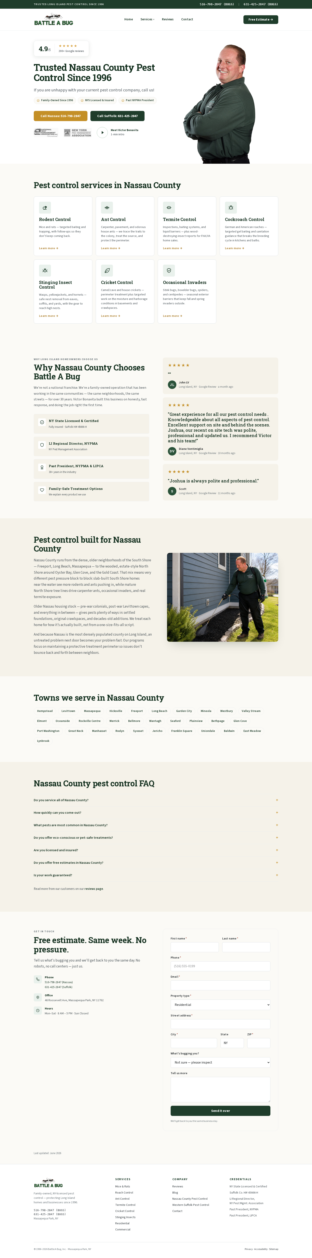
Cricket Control (124, 1211)
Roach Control (124, 1193)
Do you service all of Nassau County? (61, 800)
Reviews (168, 19)
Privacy (249, 1249)
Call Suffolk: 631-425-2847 (117, 116)
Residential (122, 1223)
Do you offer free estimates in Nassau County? (68, 862)
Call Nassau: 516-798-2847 (61, 116)
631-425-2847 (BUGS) (261, 4)
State (224, 1034)
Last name (230, 939)
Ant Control (122, 1199)
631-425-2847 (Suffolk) (58, 987)
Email (175, 977)
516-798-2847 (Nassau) (59, 982)
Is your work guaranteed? (53, 875)
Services (147, 19)
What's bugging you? (185, 1053)
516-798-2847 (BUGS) (217, 4)
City (174, 1034)
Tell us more (179, 1073)
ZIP (250, 1034)
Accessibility (261, 1249)
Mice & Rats (122, 1186)
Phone (176, 958)
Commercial (122, 1229)
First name (179, 939)
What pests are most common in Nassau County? (71, 825)
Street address (182, 1015)
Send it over (220, 1110)
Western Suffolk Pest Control (190, 1205)
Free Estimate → (261, 19)
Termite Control (125, 1205)
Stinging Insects (125, 1217)
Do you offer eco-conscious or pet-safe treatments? (73, 837)
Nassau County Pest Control (190, 1199)
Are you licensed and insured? (56, 850)
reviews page (93, 889)
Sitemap (273, 1249)
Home (128, 19)
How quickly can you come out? (57, 812)
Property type (181, 996)
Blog (175, 1193)
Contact (187, 19)
